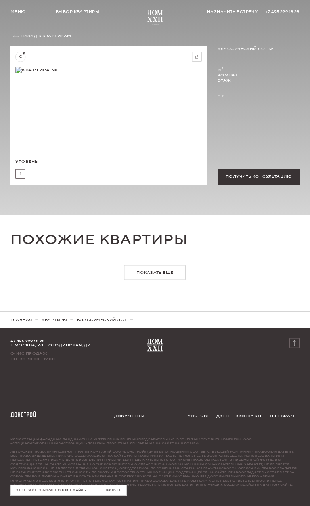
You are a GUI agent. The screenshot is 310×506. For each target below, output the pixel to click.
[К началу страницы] (155, 16)
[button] (20, 174)
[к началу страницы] (294, 343)
